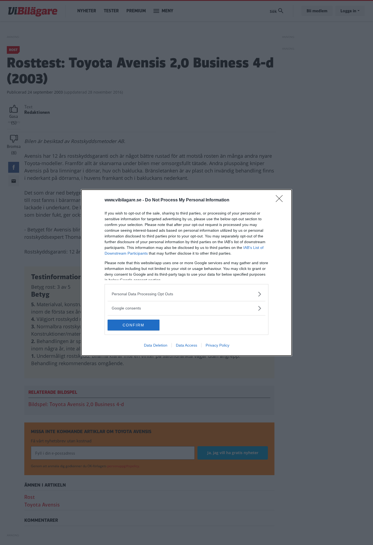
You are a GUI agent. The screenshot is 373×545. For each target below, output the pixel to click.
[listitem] (186, 294)
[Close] (281, 200)
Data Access (186, 345)
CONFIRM (133, 325)
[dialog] (186, 273)
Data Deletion (155, 345)
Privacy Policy (217, 345)
